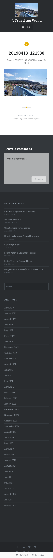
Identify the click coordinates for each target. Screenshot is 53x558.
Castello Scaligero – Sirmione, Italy (19, 211)
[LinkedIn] (23, 547)
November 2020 (11, 415)
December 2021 (11, 347)
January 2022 (10, 341)
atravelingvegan (25, 60)
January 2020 (10, 460)
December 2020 (11, 409)
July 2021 (8, 370)
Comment (38, 179)
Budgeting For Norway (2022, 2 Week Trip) (23, 269)
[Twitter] (29, 547)
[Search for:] (26, 286)
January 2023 (10, 313)
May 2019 (8, 483)
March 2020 (9, 454)
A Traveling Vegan (26, 20)
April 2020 (9, 449)
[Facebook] (17, 547)
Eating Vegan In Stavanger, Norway (20, 253)
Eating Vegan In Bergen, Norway (18, 261)
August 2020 (10, 432)
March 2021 (9, 392)
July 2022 (8, 324)
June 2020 (9, 437)
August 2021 (10, 364)
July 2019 (8, 471)
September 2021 (11, 358)
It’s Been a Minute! (12, 219)
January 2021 (10, 404)
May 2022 (8, 330)
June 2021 (9, 375)
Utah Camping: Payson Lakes (17, 228)
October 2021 (10, 353)
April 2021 (9, 387)
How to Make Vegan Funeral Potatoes (21, 236)
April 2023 (9, 308)
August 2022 (10, 319)
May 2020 (8, 443)
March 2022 (9, 336)
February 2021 (10, 398)
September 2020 (11, 426)
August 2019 (10, 466)
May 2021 (8, 381)
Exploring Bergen (12, 244)
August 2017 (10, 494)
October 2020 (10, 421)
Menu (28, 27)
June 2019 (9, 477)
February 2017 (10, 505)
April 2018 (9, 488)
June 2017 (9, 499)
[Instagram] (35, 547)
